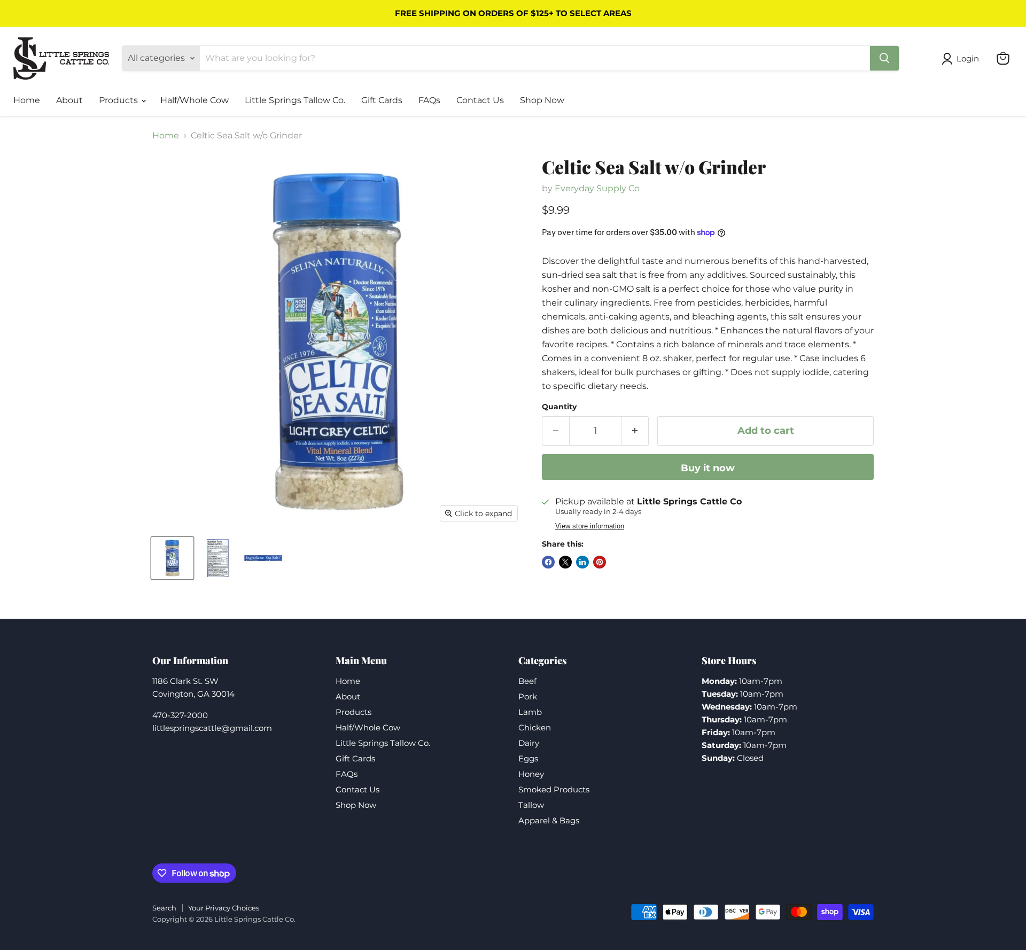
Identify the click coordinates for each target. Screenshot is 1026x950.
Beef (527, 681)
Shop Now (542, 100)
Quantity (559, 406)
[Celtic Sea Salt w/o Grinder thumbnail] (172, 558)
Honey (531, 774)
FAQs (429, 100)
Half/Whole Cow (194, 100)
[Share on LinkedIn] (582, 562)
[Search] (884, 58)
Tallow (531, 805)
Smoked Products (553, 789)
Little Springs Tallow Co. (295, 100)
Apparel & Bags (548, 820)
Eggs (528, 758)
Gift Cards (381, 100)
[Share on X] (565, 562)
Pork (527, 696)
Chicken (534, 727)
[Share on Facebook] (548, 562)
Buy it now (708, 468)
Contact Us (480, 100)
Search (164, 908)
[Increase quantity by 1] (635, 431)
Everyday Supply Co (597, 188)
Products (119, 100)
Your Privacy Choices (223, 908)
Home (26, 100)
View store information (589, 526)
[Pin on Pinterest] (599, 562)
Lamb (530, 712)
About (69, 100)
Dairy (528, 743)
